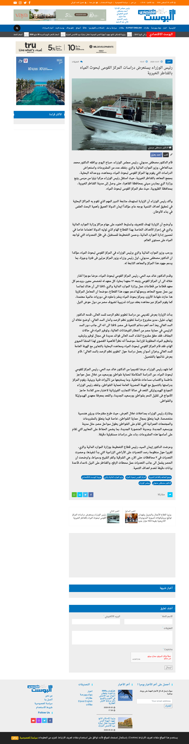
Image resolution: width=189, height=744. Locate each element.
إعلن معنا (92, 2)
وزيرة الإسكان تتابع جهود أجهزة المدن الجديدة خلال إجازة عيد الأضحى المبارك (110, 34)
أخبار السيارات (47, 28)
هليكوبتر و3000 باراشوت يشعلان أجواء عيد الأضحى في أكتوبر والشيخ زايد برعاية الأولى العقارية (107, 697)
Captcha (168, 649)
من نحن (133, 2)
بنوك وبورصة (156, 28)
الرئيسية (172, 28)
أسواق (78, 28)
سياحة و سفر (111, 28)
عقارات (146, 28)
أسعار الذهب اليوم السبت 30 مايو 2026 (59, 34)
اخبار (165, 28)
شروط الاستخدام (106, 2)
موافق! (15, 738)
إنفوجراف (70, 28)
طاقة (85, 28)
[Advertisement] (122, 555)
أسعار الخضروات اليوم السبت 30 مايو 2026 (20, 34)
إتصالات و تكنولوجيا (96, 28)
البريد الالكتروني (111, 616)
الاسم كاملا (167, 616)
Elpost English (134, 28)
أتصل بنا (48, 699)
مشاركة (161, 494)
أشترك (168, 706)
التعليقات (75, 62)
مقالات (121, 28)
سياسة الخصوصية (121, 2)
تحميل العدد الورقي (77, 2)
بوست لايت (59, 28)
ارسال (168, 668)
